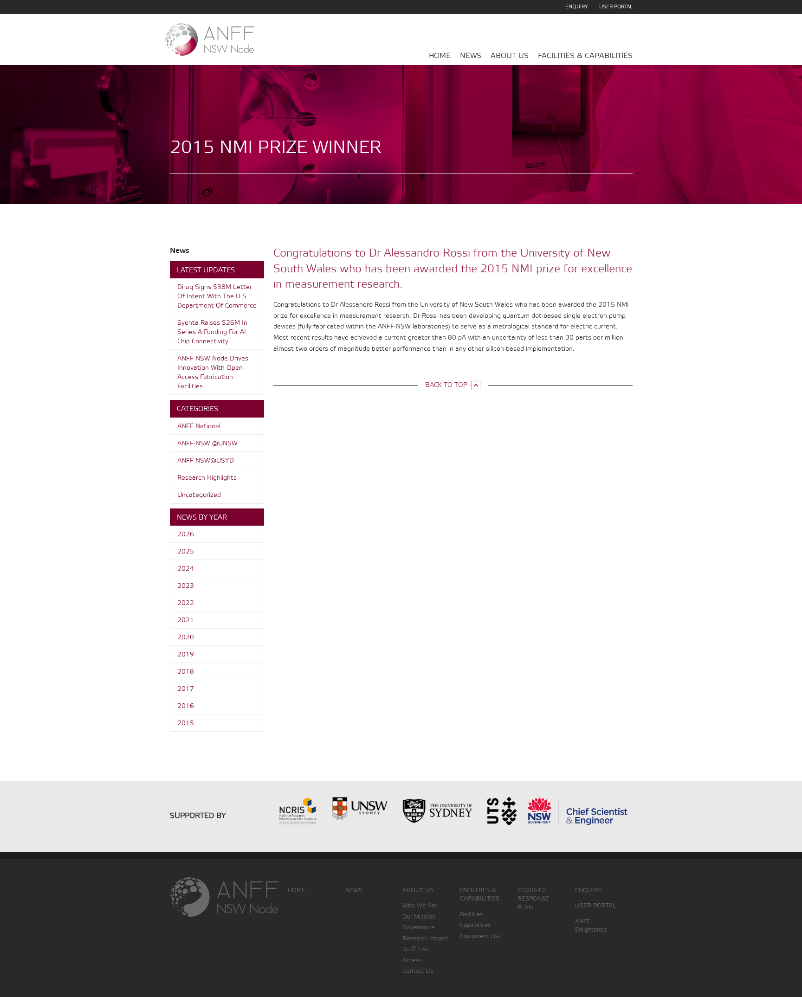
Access (412, 960)
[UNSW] (359, 810)
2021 (185, 620)
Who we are (419, 905)
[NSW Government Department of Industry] (577, 810)
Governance (418, 927)
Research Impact (425, 938)
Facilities (471, 914)
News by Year (202, 518)
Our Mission (418, 916)
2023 (185, 586)
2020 (185, 638)
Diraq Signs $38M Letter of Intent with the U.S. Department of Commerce (217, 296)
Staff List (415, 949)
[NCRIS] (282, 810)
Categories (197, 409)
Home (440, 55)
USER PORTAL (595, 905)
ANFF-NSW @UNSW (207, 444)
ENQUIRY (588, 890)
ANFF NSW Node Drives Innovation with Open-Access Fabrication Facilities (212, 373)
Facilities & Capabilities (585, 55)
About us (510, 55)
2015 (185, 723)
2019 (185, 655)
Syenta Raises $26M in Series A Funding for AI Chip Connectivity (212, 332)
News (470, 55)
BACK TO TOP (446, 385)
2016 (185, 706)
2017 (185, 689)
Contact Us (417, 971)
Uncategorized (199, 495)
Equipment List (480, 936)
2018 (185, 672)
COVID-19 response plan (533, 899)
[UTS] (501, 810)
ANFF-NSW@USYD (205, 461)
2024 (185, 569)
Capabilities (475, 925)
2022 (185, 603)
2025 (185, 552)
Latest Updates (206, 270)
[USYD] (437, 810)
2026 (185, 535)
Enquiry (576, 7)
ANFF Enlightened (591, 926)
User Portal (616, 7)
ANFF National (198, 427)
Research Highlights (207, 478)
